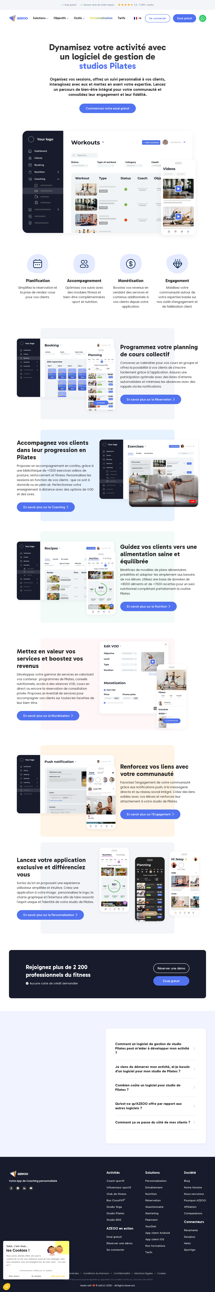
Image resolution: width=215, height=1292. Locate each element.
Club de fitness (116, 1194)
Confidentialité (122, 1273)
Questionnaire (154, 1207)
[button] (40, 18)
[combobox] (138, 18)
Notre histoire (193, 1187)
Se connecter (157, 18)
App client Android (157, 1233)
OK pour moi (58, 1276)
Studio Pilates (115, 1213)
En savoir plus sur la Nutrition (148, 606)
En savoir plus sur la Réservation (151, 399)
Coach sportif (115, 1181)
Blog (187, 1181)
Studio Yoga (114, 1207)
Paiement (151, 1220)
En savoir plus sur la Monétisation (48, 716)
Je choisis (36, 1276)
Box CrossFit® (116, 1200)
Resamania (191, 1230)
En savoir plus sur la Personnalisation (50, 915)
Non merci (14, 1276)
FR (140, 18)
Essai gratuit (184, 18)
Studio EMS (114, 1220)
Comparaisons (193, 1213)
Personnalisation (101, 18)
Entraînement (154, 1187)
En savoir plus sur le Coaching (45, 507)
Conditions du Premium (96, 1273)
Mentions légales (143, 1273)
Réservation (153, 1200)
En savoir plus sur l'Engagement (150, 814)
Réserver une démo (171, 968)
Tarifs (121, 18)
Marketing (151, 1213)
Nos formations (155, 1246)
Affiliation (190, 1207)
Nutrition (151, 1194)
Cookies (161, 1273)
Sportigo (189, 1249)
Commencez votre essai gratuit (107, 108)
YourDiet (150, 1226)
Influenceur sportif (119, 1187)
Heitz (187, 1243)
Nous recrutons (194, 1194)
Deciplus (189, 1237)
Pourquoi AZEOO (195, 1200)
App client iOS (154, 1239)
